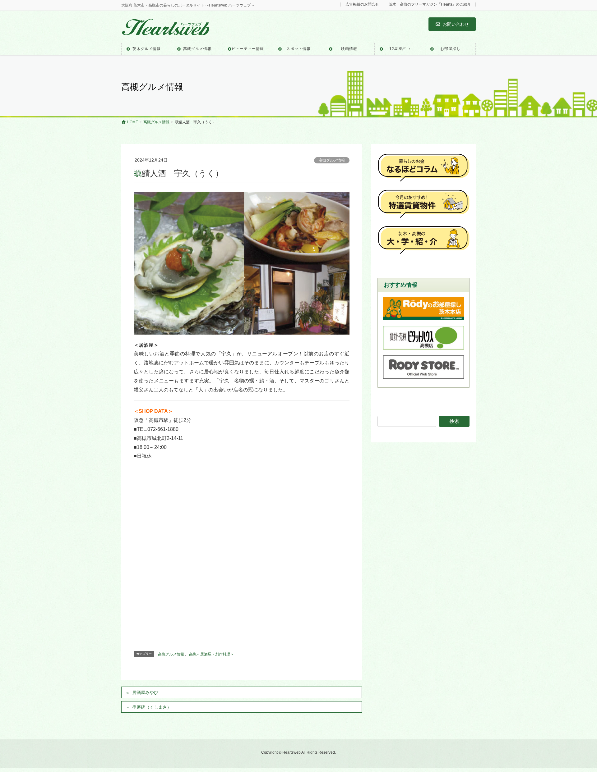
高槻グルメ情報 (332, 160)
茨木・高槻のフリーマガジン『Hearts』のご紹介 (430, 4)
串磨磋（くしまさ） (154, 707)
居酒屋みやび (145, 692)
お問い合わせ (456, 24)
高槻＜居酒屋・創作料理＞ (211, 654)
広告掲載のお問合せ (362, 4)
